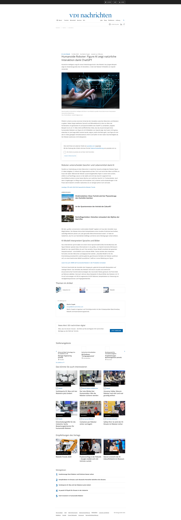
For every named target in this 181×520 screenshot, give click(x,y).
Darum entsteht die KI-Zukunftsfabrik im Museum (114, 458)
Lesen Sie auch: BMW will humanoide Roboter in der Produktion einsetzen (84, 263)
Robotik (112, 290)
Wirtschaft (73, 20)
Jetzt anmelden (116, 330)
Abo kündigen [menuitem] (59, 512)
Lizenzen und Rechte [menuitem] (104, 512)
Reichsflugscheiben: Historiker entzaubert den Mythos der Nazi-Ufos (97, 218)
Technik (66, 20)
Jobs (101, 20)
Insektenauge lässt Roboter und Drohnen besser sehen (76, 474)
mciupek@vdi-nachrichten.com (75, 307)
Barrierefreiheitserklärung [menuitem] (92, 515)
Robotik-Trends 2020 (63, 457)
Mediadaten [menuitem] (94, 512)
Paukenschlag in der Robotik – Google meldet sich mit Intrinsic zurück (90, 459)
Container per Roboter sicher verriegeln (88, 423)
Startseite (58, 27)
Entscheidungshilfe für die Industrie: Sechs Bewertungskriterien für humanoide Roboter (66, 425)
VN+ (84, 20)
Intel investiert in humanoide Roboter (71, 496)
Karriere (79, 20)
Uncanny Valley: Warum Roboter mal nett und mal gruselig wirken (113, 393)
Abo (115, 2)
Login (122, 2)
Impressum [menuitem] (81, 515)
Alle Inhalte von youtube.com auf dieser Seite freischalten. (80, 152)
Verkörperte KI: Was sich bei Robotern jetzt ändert (66, 392)
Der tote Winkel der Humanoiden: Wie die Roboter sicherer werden (89, 393)
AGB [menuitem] (65, 512)
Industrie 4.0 (66, 290)
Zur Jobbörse (59, 362)
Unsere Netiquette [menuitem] (72, 515)
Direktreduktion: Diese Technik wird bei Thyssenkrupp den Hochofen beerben (95, 197)
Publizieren (111, 20)
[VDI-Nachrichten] (90, 15)
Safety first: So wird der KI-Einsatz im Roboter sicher (114, 423)
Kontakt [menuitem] (64, 515)
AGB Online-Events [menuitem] (72, 512)
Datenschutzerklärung (97, 148)
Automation (71, 27)
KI (87, 290)
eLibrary (118, 20)
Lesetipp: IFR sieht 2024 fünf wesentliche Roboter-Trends (78, 187)
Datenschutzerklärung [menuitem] (84, 512)
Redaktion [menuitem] (58, 515)
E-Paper (109, 2)
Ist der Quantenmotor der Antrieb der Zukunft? (93, 206)
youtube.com (91, 146)
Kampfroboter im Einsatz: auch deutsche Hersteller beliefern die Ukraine (82, 479)
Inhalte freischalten (70, 156)
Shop (105, 20)
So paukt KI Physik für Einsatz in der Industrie (73, 490)
